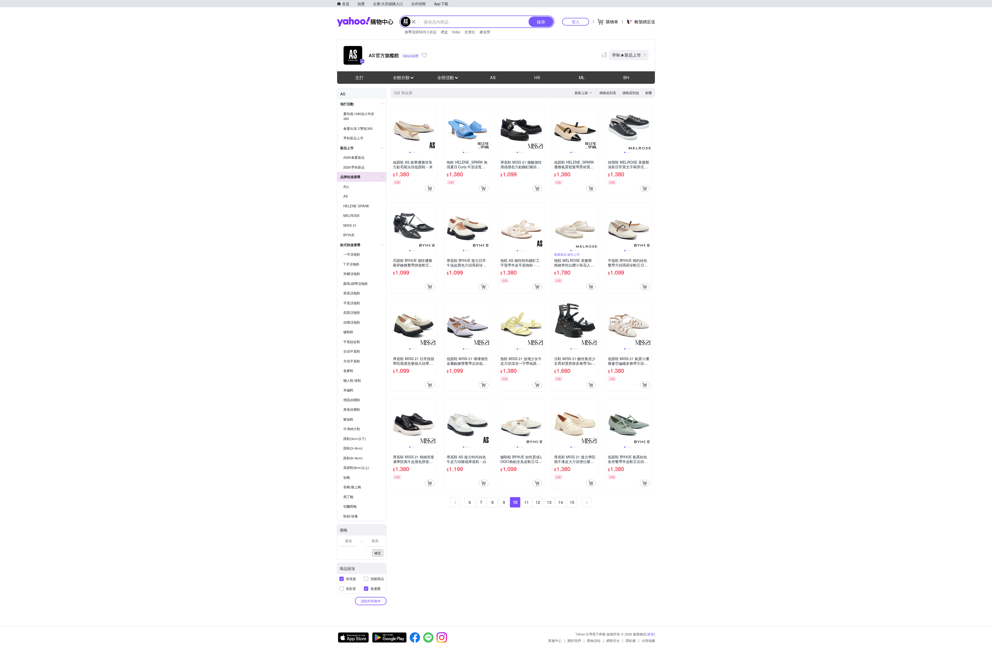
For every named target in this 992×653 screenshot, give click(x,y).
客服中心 (555, 640)
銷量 (648, 92)
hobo (456, 32)
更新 (650, 634)
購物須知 (593, 640)
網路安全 (613, 640)
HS (537, 77)
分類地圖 (648, 640)
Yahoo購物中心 (365, 22)
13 (549, 502)
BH (626, 77)
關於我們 (574, 640)
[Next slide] (433, 127)
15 (572, 502)
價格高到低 (630, 92)
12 (538, 502)
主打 (359, 77)
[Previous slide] (394, 127)
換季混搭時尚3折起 (421, 32)
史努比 (469, 32)
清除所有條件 (371, 600)
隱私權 (631, 640)
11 (526, 502)
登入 (575, 21)
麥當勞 (484, 32)
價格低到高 (607, 92)
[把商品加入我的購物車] (430, 188)
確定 (377, 552)
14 (560, 502)
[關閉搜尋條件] (413, 22)
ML (582, 77)
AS (493, 77)
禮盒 (444, 32)
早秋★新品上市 (626, 55)
